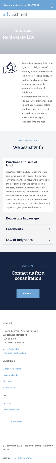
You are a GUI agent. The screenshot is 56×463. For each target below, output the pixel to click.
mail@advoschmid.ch (14, 352)
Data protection (11, 409)
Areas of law (9, 387)
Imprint (7, 403)
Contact (28, 293)
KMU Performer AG (21, 457)
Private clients (10, 374)
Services (7, 381)
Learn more (16, 421)
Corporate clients (12, 368)
